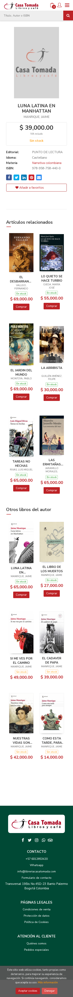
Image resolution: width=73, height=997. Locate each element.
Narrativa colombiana (46, 163)
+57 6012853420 (37, 859)
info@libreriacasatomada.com (36, 871)
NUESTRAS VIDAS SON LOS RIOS (21, 740)
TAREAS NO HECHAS (21, 463)
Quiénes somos (36, 943)
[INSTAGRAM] (36, 840)
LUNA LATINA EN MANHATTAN (21, 570)
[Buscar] (68, 15)
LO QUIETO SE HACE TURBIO (51, 278)
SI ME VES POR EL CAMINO (21, 660)
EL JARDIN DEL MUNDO (21, 372)
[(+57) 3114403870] (43, 840)
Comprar (21, 307)
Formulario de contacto (37, 878)
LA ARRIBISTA (51, 368)
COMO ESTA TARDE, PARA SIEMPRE (52, 740)
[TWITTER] (30, 840)
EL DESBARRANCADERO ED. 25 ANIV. (21, 279)
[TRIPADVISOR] (50, 840)
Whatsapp (36, 865)
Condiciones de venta (36, 909)
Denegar (49, 991)
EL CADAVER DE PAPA (51, 660)
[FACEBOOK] (23, 840)
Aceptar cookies (27, 991)
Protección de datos (36, 916)
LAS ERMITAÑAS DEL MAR (52, 462)
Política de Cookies (36, 922)
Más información (48, 982)
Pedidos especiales (36, 950)
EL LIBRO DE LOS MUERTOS (52, 569)
